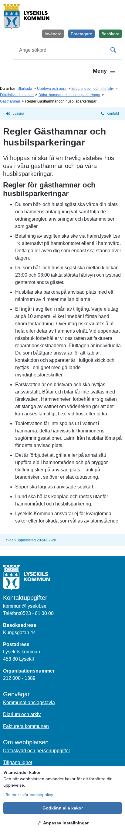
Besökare (111, 34)
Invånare (53, 33)
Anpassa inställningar (66, 822)
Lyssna (18, 113)
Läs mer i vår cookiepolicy (28, 794)
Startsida (25, 88)
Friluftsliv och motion (17, 95)
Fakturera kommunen (26, 726)
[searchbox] (67, 50)
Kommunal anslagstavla (29, 702)
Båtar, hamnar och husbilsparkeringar (69, 95)
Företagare (81, 33)
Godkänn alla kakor (62, 808)
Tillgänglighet (17, 762)
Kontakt (112, 113)
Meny (100, 71)
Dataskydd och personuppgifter (36, 750)
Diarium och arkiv (22, 714)
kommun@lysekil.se (24, 606)
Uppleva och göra (51, 88)
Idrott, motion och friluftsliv (92, 88)
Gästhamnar (10, 101)
